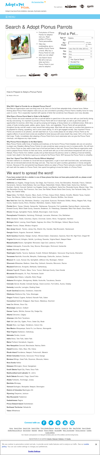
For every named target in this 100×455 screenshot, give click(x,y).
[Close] (96, 444)
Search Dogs (18, 428)
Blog (70, 428)
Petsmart (55, 439)
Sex (64, 51)
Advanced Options (75, 64)
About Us (57, 428)
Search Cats (26, 428)
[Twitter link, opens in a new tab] (51, 422)
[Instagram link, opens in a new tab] (72, 422)
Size (64, 54)
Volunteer (34, 430)
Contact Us (64, 428)
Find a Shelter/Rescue (47, 428)
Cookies (89, 430)
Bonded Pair (75, 62)
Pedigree (61, 439)
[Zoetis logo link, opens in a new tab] (90, 6)
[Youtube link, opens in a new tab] (65, 422)
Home (11, 428)
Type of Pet (62, 39)
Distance (63, 48)
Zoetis (69, 439)
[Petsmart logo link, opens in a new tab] (72, 6)
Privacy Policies (48, 430)
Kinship (49, 439)
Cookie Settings (50, 433)
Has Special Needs (77, 59)
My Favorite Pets (38, 2)
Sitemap (40, 430)
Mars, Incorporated (68, 430)
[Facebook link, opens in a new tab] (43, 422)
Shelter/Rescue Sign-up (15, 430)
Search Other (35, 428)
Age (64, 57)
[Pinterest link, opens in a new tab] (58, 422)
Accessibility (58, 430)
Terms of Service (80, 430)
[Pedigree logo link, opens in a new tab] (83, 6)
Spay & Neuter (86, 428)
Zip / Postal (63, 44)
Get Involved (26, 430)
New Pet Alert (77, 428)
